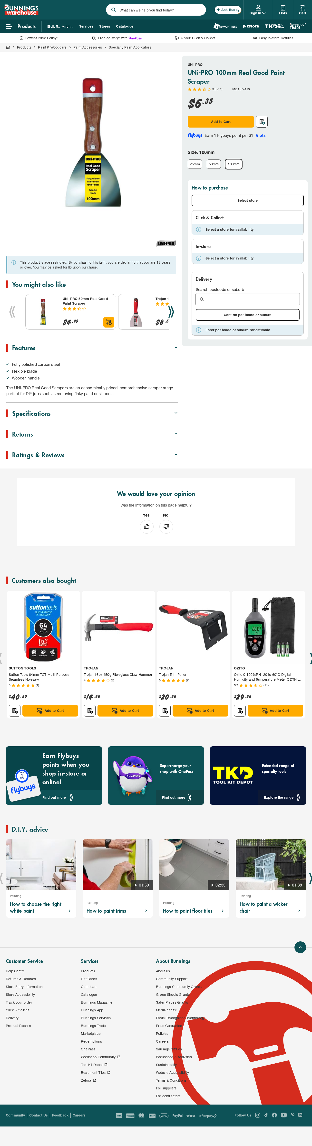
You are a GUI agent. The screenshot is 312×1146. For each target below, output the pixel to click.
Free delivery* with (112, 38)
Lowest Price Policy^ (42, 38)
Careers (79, 1115)
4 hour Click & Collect (198, 38)
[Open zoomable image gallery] (172, 223)
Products (24, 47)
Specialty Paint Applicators (130, 47)
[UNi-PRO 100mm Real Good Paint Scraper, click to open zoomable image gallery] (93, 142)
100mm (234, 164)
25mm (195, 164)
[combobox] (156, 10)
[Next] (171, 312)
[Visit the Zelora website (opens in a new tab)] (251, 26)
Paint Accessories (87, 47)
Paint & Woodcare (52, 47)
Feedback (60, 1115)
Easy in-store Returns (276, 38)
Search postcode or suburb (220, 289)
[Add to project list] (262, 122)
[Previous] (12, 312)
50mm (214, 164)
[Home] (8, 47)
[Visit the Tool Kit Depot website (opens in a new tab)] (274, 26)
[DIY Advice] (60, 26)
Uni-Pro (195, 64)
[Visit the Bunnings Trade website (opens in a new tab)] (298, 26)
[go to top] (300, 947)
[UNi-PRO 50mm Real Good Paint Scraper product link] (43, 311)
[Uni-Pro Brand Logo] (166, 243)
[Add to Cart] (108, 322)
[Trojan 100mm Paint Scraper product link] (136, 311)
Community (15, 1115)
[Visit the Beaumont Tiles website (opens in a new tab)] (225, 26)
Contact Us (38, 1115)
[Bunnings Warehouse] (21, 13)
